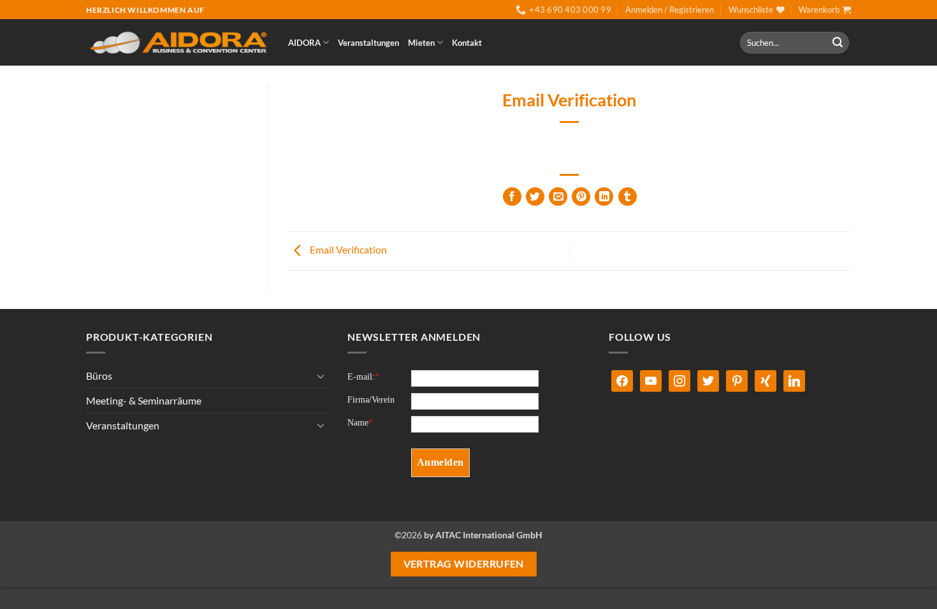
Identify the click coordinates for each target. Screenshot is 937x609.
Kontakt (467, 43)
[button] (669, 9)
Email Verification (347, 249)
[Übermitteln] (837, 43)
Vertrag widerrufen (463, 564)
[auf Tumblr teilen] (627, 196)
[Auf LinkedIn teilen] (603, 196)
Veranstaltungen (368, 43)
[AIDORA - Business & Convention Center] (177, 43)
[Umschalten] (320, 375)
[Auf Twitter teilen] (535, 196)
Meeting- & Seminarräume (143, 400)
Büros (99, 375)
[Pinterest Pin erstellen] (581, 196)
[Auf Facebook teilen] (512, 196)
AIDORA (304, 43)
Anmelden (440, 462)
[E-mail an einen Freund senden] (558, 196)
